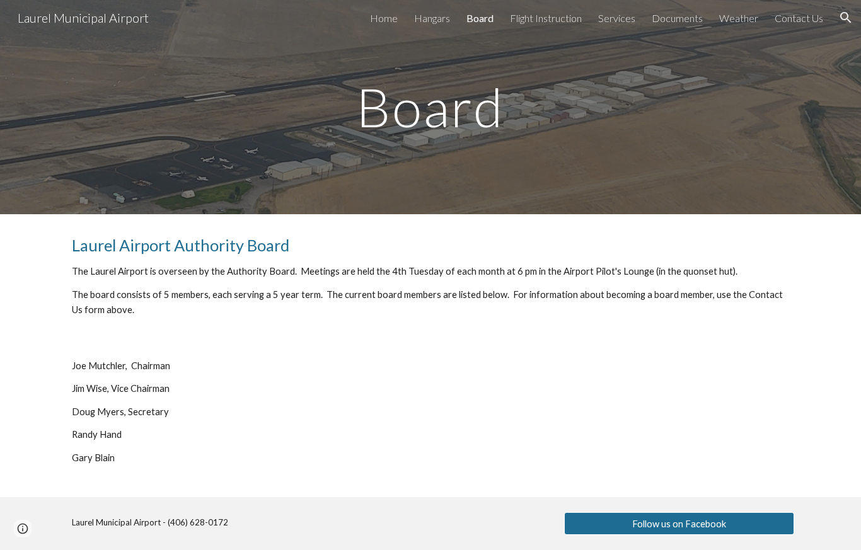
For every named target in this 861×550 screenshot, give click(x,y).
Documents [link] (677, 18)
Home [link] (384, 18)
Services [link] (616, 18)
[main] (430, 107)
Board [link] (480, 18)
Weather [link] (738, 18)
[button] (846, 18)
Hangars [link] (432, 18)
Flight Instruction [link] (546, 18)
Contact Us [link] (799, 18)
